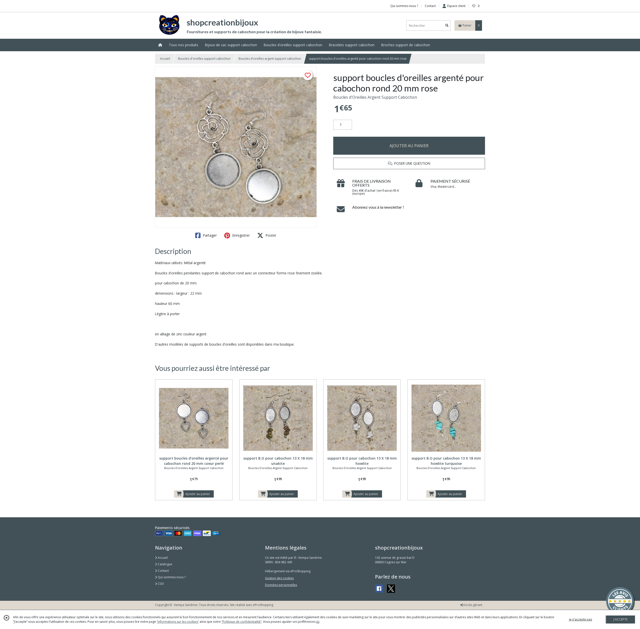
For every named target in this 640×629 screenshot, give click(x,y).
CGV (160, 584)
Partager (209, 235)
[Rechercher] (447, 25)
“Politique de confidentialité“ (242, 622)
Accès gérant (472, 605)
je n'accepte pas (580, 619)
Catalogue (164, 564)
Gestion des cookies (279, 578)
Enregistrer (240, 235)
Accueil (165, 58)
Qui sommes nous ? (171, 577)
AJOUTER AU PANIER (409, 145)
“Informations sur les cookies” (178, 622)
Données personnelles (281, 585)
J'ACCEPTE (621, 619)
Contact (430, 6)
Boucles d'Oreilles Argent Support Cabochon (375, 97)
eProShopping (263, 605)
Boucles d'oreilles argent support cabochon (269, 58)
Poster (270, 235)
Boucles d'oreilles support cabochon (204, 58)
